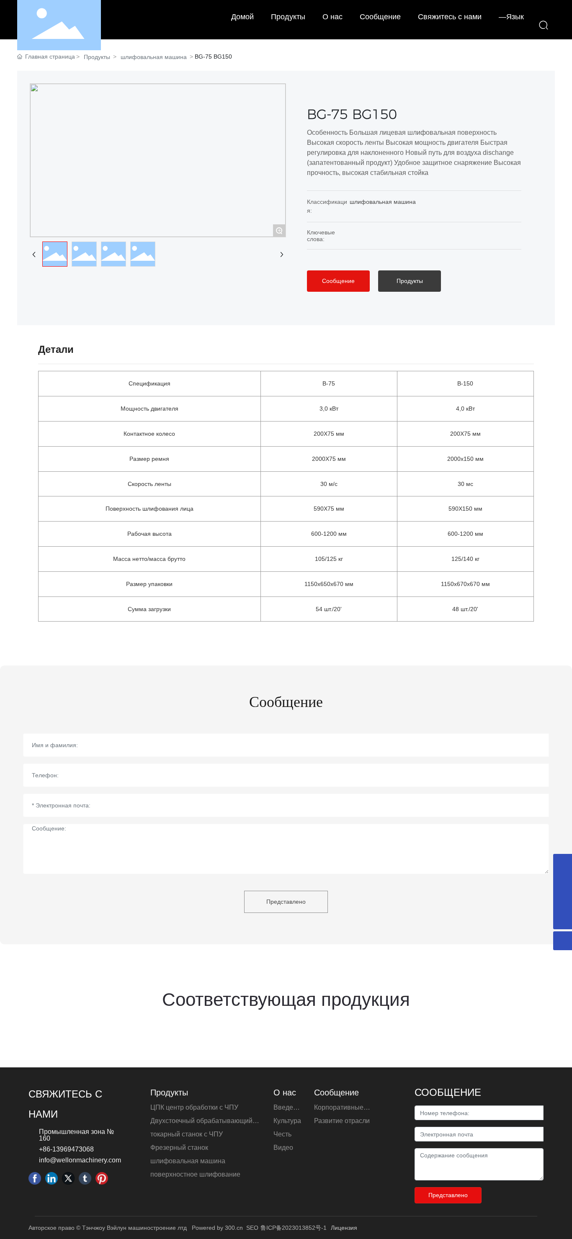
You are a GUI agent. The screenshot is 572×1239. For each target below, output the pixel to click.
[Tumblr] (85, 1178)
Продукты (97, 57)
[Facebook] (34, 1178)
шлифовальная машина (154, 57)
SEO (252, 1227)
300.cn (234, 1227)
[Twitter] (68, 1178)
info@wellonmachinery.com (80, 1160)
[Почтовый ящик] (562, 882)
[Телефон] (562, 863)
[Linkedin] (51, 1178)
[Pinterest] (101, 1178)
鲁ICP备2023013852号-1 (293, 1227)
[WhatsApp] (562, 901)
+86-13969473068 (66, 1149)
